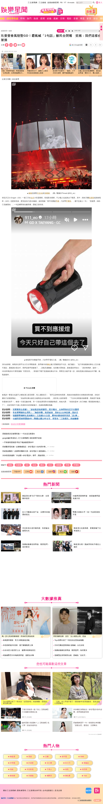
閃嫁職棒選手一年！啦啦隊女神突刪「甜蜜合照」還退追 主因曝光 (87, 724)
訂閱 (27, 472)
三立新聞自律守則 (34, 790)
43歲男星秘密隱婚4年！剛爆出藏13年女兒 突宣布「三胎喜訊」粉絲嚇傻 (46, 418)
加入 (38, 472)
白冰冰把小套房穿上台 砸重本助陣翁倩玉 (19, 650)
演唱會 (47, 193)
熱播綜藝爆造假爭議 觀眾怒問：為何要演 (71, 650)
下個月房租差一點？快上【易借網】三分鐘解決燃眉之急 (35, 711)
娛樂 (10, 31)
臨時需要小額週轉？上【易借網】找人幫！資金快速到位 (35, 724)
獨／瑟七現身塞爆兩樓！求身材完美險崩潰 (18, 636)
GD (41, 193)
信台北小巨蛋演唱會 (18, 424)
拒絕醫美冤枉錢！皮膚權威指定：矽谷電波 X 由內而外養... (24, 447)
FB (61, 3)
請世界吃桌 (12, 18)
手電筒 (68, 201)
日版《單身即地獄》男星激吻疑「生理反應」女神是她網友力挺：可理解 (13, 72)
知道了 (98, 800)
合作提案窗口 (48, 790)
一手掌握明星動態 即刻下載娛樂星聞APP (18, 442)
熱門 (29, 18)
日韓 (62, 18)
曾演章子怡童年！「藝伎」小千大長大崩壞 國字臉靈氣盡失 (64, 72)
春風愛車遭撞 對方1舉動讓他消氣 (16, 640)
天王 (38, 193)
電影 (69, 18)
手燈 (57, 201)
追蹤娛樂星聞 (53, 3)
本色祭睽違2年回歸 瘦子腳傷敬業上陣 (18, 645)
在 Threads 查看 (29, 388)
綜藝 (49, 18)
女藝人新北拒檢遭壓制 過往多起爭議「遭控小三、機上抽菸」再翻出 (89, 72)
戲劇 (56, 18)
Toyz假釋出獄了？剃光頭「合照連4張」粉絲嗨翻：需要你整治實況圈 (25, 702)
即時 (22, 18)
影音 (89, 18)
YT (65, 3)
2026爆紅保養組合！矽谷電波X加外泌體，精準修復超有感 (87, 711)
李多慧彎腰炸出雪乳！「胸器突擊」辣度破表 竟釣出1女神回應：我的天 (45, 412)
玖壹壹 (91, 198)
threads (71, 3)
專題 (82, 18)
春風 (30, 193)
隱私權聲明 (21, 790)
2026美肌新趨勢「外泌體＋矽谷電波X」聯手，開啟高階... (24, 455)
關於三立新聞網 (9, 790)
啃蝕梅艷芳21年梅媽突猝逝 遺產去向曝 (18, 655)
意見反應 (58, 790)
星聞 (42, 18)
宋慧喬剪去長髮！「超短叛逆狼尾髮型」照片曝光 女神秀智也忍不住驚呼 (46, 409)
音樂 (76, 18)
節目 (95, 18)
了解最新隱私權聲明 (85, 800)
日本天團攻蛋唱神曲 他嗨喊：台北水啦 (69, 645)
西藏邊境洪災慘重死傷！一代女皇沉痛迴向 (18, 434)
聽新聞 (60, 31)
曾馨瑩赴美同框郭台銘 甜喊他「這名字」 (71, 655)
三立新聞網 (32, 3)
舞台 (49, 364)
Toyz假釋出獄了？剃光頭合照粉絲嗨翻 (69, 640)
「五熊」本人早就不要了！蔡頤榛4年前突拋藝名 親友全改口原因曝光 (77, 702)
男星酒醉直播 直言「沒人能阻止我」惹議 (69, 636)
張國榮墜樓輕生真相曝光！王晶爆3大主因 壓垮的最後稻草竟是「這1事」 (46, 415)
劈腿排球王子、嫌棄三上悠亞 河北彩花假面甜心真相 (38, 72)
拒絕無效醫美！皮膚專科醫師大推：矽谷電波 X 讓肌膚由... (24, 451)
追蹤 (50, 472)
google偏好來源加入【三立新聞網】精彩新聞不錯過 (22, 438)
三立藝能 (42, 3)
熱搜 (36, 18)
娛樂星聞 (4, 31)
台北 (32, 198)
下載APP (17, 472)
